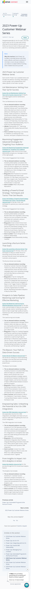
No (17, 520)
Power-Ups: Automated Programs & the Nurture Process (16, 555)
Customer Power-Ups (24, 15)
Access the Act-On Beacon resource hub (13, 356)
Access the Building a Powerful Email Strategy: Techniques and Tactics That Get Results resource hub (15, 200)
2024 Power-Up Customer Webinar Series (16, 537)
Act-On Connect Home (6, 14)
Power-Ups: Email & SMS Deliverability (13, 546)
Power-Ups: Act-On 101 (12, 540)
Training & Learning (15, 14)
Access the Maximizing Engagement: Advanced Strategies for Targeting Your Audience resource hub (15, 149)
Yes (14, 520)
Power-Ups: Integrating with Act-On (16, 543)
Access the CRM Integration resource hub (14, 412)
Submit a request (22, 526)
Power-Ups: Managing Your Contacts (14, 550)
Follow (25, 37)
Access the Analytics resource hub (11, 464)
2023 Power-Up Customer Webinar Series (16, 559)
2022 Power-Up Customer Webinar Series (17, 510)
